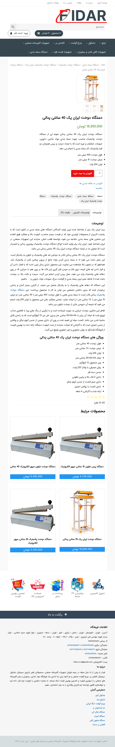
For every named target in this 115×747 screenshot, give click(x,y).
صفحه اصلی (102, 3)
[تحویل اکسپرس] (97, 584)
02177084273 (89, 649)
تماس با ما (67, 3)
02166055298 (87, 645)
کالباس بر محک (98, 725)
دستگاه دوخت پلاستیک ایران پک (40, 65)
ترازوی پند (101, 699)
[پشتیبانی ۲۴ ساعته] (77, 584)
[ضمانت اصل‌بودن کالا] (37, 584)
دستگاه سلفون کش (97, 720)
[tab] (97, 212)
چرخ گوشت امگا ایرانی (95, 704)
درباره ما (89, 3)
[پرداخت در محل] (57, 584)
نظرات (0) (65, 213)
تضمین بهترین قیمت (18, 595)
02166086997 (73, 645)
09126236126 (90, 653)
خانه (103, 65)
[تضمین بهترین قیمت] (17, 584)
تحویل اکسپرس (97, 593)
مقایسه (99, 188)
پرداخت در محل (57, 595)
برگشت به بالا (55, 614)
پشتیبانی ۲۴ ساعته (77, 595)
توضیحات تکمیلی (81, 213)
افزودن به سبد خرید (82, 173)
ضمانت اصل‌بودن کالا (37, 595)
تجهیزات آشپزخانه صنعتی (37, 43)
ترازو (104, 43)
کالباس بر (60, 43)
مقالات (79, 3)
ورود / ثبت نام (21, 33)
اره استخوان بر (99, 708)
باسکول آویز (100, 695)
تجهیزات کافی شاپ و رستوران (92, 52)
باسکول (91, 43)
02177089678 (75, 649)
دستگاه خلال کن (98, 712)
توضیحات (96, 213)
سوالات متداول (53, 3)
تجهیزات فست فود (62, 52)
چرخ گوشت (76, 43)
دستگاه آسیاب (99, 716)
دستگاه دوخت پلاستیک (69, 65)
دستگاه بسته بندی (38, 52)
